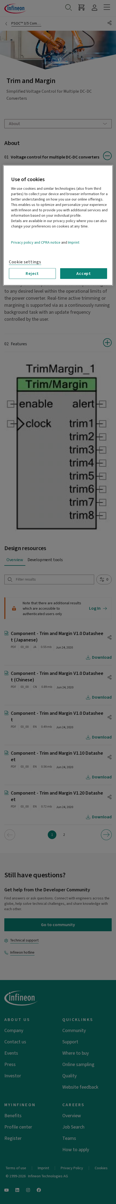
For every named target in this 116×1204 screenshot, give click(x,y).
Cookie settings (25, 262)
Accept (83, 274)
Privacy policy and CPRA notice (35, 242)
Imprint (73, 242)
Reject (32, 274)
